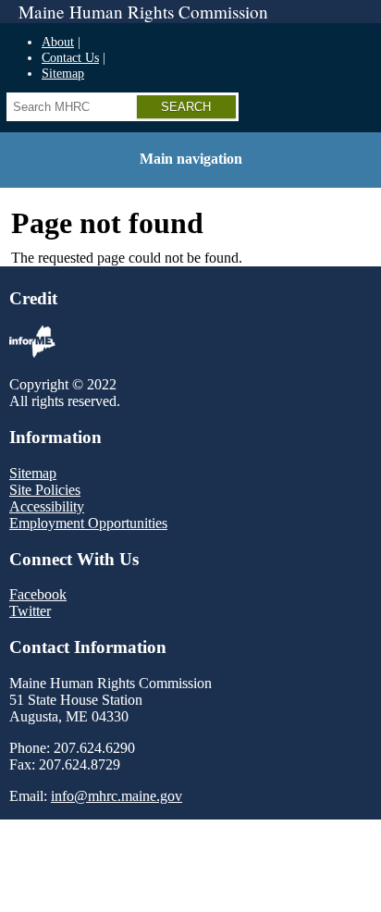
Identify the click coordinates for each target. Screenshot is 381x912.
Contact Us (70, 57)
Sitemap (63, 73)
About (58, 41)
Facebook (38, 594)
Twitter (30, 611)
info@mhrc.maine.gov (116, 796)
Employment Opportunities (88, 523)
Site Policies (44, 490)
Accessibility (46, 506)
